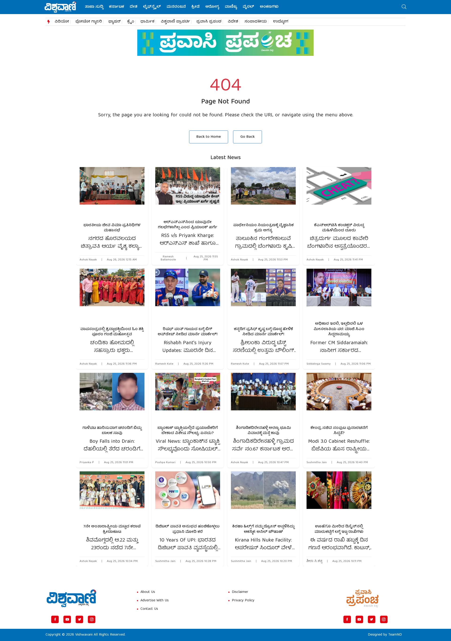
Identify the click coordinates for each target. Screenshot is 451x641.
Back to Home (208, 137)
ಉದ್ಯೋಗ (280, 22)
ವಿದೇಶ (233, 22)
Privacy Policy (243, 600)
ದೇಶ (133, 7)
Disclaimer (240, 592)
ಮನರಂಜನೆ (176, 7)
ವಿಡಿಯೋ (62, 22)
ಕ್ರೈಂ (130, 22)
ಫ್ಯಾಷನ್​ (114, 22)
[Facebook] (54, 619)
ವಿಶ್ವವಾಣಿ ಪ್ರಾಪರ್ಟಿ (175, 22)
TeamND (395, 635)
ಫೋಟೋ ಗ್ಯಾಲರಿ (88, 22)
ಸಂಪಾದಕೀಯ (256, 22)
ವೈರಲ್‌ (248, 7)
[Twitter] (79, 619)
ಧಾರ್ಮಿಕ (147, 22)
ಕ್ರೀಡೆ (195, 7)
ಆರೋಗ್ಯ (212, 7)
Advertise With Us (154, 600)
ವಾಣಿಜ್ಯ (231, 7)
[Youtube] (67, 619)
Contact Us (149, 609)
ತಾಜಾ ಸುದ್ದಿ (94, 7)
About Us (147, 592)
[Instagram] (91, 619)
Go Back (247, 137)
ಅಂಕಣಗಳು (269, 7)
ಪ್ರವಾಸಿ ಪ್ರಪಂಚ (209, 22)
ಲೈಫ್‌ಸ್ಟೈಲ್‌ (152, 7)
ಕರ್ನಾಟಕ (116, 7)
